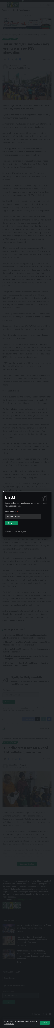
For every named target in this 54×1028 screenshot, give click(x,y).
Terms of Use (9, 1024)
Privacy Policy (29, 1021)
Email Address (11, 512)
